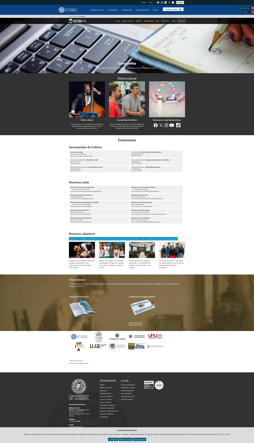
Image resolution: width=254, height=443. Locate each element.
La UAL (155, 10)
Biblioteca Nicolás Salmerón (109, 411)
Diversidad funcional (106, 414)
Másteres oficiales (106, 388)
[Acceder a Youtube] (171, 126)
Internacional (127, 10)
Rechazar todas (126, 439)
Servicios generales (127, 391)
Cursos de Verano (105, 402)
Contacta (180, 2)
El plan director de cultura (79, 284)
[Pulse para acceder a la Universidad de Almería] (79, 389)
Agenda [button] (138, 21)
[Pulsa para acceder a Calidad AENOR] (153, 385)
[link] (180, 2)
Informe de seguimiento (78, 363)
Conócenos (181, 21)
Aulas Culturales (127, 21)
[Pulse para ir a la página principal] (67, 9)
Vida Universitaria (142, 10)
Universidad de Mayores (108, 405)
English (151, 2)
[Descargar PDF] (157, 310)
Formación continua (106, 396)
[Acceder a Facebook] (156, 126)
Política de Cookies (223, 434)
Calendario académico (107, 408)
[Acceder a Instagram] (166, 126)
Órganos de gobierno (128, 385)
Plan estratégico (126, 393)
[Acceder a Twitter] (161, 126)
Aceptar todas (139, 439)
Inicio (118, 21)
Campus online (171, 9)
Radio (173, 21)
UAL (70, 16)
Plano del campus (127, 399)
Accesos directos (244, 8)
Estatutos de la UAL (127, 396)
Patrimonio (165, 21)
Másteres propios (105, 393)
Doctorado (103, 391)
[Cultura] (77, 20)
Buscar (246, 12)
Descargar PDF (135, 323)
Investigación (113, 10)
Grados (102, 385)
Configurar (113, 439)
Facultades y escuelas (128, 388)
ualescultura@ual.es (75, 427)
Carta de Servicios (76, 360)
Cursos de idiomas (106, 399)
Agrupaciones (149, 21)
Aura (157, 21)
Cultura (75, 16)
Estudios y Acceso (97, 10)
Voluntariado (104, 417)
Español (144, 2)
